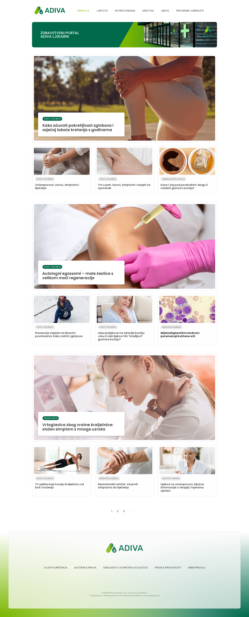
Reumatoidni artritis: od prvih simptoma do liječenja (118, 483)
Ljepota (102, 10)
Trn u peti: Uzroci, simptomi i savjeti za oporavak (124, 184)
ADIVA (165, 10)
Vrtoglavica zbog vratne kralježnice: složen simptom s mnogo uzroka (77, 424)
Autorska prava (85, 567)
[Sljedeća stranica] (135, 511)
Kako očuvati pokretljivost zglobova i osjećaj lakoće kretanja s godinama (74, 95)
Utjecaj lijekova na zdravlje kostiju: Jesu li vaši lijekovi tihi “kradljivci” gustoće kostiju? (121, 333)
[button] (213, 11)
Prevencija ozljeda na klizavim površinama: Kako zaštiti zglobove (58, 332)
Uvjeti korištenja (55, 567)
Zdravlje (83, 10)
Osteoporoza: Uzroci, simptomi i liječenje (57, 184)
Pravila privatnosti (168, 567)
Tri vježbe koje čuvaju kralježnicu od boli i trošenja (59, 483)
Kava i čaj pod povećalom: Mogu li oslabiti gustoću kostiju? (184, 184)
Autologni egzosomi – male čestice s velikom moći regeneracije (77, 273)
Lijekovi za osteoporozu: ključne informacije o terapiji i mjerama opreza (182, 485)
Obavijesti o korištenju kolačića (125, 567)
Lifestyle (148, 10)
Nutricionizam (125, 10)
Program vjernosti (190, 10)
